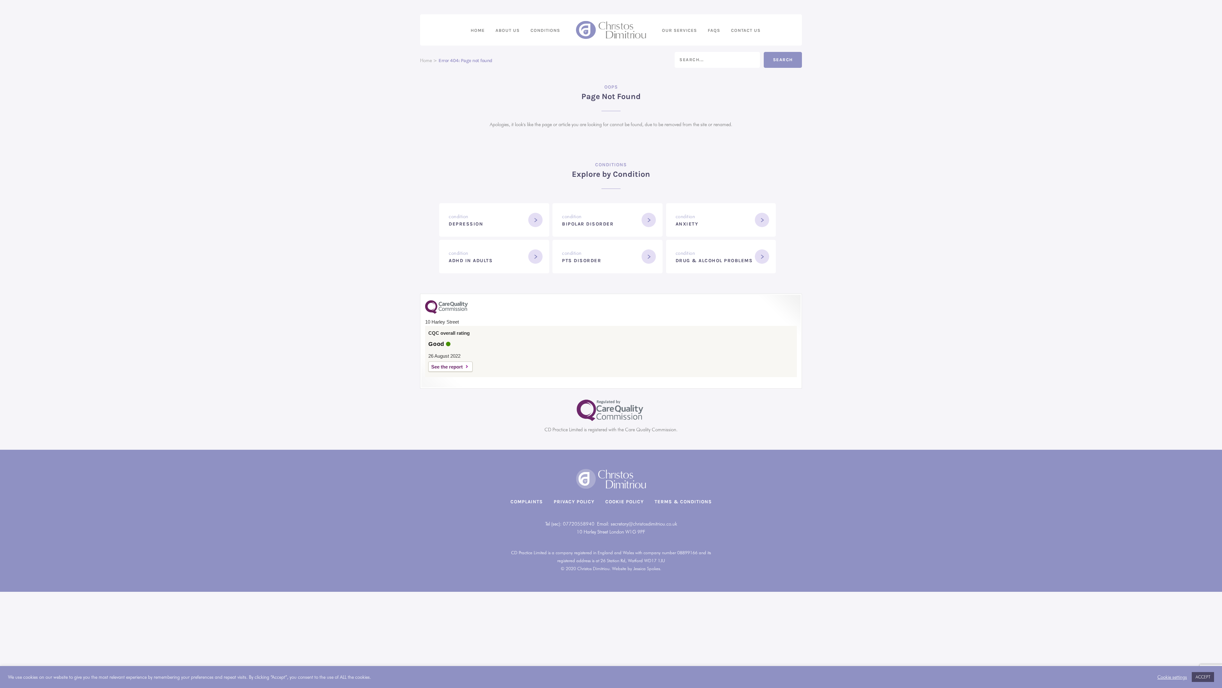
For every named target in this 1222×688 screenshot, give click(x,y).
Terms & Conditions (683, 502)
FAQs (714, 30)
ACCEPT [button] (1203, 676)
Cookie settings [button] (1172, 677)
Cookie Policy (624, 502)
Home (478, 30)
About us (507, 30)
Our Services (679, 30)
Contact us (746, 30)
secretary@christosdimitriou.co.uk (644, 524)
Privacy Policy (574, 502)
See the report (447, 366)
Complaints (526, 502)
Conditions (545, 30)
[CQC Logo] (446, 312)
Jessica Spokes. (647, 568)
